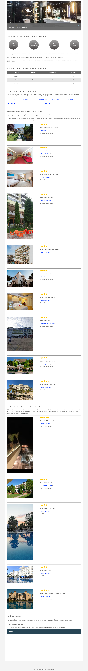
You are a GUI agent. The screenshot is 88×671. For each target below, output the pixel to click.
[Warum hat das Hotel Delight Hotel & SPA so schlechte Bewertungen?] (20, 532)
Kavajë (43, 252)
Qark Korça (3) (55, 99)
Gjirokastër (43, 323)
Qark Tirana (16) (12, 103)
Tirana (42, 177)
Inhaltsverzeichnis (44, 669)
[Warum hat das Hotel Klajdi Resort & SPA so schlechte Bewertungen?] (20, 445)
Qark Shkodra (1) (71, 99)
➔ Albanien (24, 27)
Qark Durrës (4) (26, 99)
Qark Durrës (48, 153)
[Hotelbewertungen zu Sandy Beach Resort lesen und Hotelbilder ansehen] (20, 301)
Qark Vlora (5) (48, 103)
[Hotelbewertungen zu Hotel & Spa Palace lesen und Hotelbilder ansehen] (20, 390)
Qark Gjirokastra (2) (42, 99)
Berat (42, 130)
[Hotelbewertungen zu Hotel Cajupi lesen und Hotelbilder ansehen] (20, 334)
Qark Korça (48, 200)
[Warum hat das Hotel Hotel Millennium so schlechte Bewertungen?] (20, 488)
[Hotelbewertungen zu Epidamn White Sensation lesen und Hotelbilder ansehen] (20, 254)
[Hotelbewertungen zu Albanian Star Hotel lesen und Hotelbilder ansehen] (20, 365)
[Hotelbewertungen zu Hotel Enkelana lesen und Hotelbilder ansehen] (20, 216)
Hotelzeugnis (37, 669)
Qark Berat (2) (11, 99)
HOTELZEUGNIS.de (14, 26)
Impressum (51, 669)
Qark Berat (46, 130)
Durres (42, 153)
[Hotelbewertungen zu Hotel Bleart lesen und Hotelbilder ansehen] (20, 155)
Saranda (43, 276)
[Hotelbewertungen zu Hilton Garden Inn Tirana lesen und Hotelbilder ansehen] (20, 178)
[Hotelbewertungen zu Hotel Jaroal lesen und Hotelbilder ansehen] (20, 278)
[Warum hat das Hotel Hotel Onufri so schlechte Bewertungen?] (20, 574)
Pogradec (43, 200)
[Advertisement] (44, 650)
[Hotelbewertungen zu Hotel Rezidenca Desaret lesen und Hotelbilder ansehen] (20, 132)
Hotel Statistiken (16, 60)
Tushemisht (44, 485)
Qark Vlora (48, 276)
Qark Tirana (47, 177)
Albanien (11, 631)
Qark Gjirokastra (50, 323)
